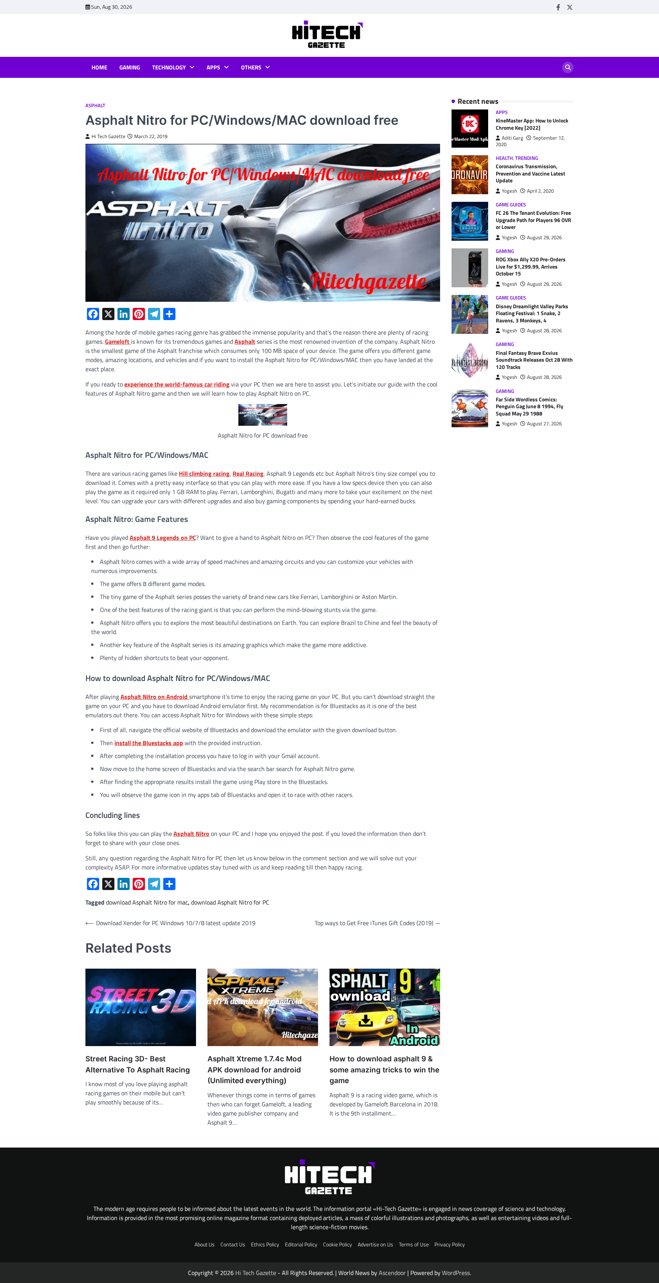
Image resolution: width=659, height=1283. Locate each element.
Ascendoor (392, 1272)
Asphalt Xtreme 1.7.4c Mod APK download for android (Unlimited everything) (254, 1069)
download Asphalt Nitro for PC (230, 902)
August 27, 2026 (544, 423)
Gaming (129, 67)
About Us (204, 1244)
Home (99, 67)
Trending (526, 158)
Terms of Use (414, 1244)
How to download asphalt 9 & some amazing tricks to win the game (384, 1069)
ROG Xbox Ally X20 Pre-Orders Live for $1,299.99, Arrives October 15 (531, 267)
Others (251, 67)
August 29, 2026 (544, 237)
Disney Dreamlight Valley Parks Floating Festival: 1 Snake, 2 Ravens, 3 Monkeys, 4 (532, 313)
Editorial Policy (301, 1244)
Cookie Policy (337, 1244)
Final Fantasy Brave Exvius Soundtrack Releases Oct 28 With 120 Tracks (534, 360)
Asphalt (95, 105)
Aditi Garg (512, 138)
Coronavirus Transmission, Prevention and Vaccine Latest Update (530, 173)
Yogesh (509, 191)
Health (504, 158)
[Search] (568, 67)
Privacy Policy (449, 1244)
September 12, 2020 (530, 141)
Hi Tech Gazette (108, 136)
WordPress (456, 1272)
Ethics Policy (265, 1244)
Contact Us (232, 1244)
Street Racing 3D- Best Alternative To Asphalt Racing (137, 1064)
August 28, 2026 (544, 330)
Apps (213, 67)
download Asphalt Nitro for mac (147, 902)
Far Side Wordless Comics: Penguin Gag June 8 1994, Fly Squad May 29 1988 (529, 406)
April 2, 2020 (540, 191)
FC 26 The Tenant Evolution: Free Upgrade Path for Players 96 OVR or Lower (533, 220)
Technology (169, 67)
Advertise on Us (375, 1244)
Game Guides (511, 205)
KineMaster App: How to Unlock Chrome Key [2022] (532, 124)
